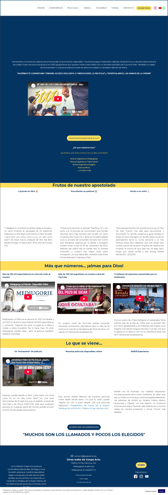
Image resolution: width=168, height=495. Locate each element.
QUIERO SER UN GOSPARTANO (84, 427)
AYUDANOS (101, 8)
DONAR (141, 465)
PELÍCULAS (72, 8)
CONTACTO (128, 8)
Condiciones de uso (83, 482)
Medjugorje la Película (69, 408)
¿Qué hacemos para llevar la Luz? (84, 138)
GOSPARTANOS (143, 8)
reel (138, 332)
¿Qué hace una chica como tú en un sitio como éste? (84, 153)
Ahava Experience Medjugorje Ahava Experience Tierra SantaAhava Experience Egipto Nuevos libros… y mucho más (84, 165)
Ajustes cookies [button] (150, 491)
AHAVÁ (87, 8)
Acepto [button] (161, 491)
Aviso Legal (84, 479)
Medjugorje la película (83, 466)
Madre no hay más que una (95, 408)
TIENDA (115, 8)
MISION (40, 8)
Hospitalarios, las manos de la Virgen (90, 405)
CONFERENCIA (56, 8)
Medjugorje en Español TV (84, 470)
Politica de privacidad (84, 475)
